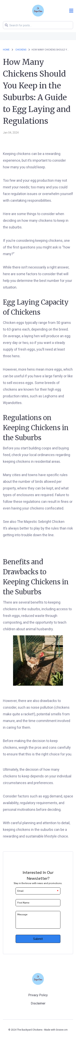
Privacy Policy (38, 995)
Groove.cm (62, 1029)
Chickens (21, 49)
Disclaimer (38, 1003)
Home (6, 49)
